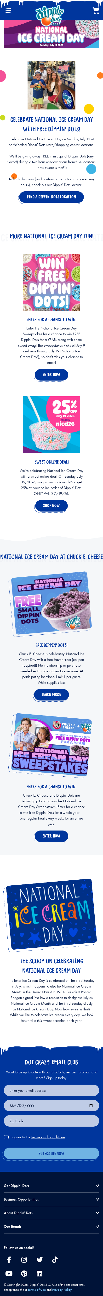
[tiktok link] (55, 1259)
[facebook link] (9, 1259)
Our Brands (12, 1226)
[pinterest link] (24, 1273)
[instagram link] (24, 1259)
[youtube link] (9, 1273)
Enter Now (50, 376)
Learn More (50, 696)
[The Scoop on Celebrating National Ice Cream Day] (51, 914)
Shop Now (50, 507)
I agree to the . (38, 1136)
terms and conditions (48, 1136)
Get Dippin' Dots (16, 1185)
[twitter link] (39, 1259)
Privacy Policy (62, 1289)
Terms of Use (37, 1289)
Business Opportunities (21, 1199)
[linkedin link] (39, 1273)
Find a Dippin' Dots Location (50, 198)
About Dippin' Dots (18, 1212)
